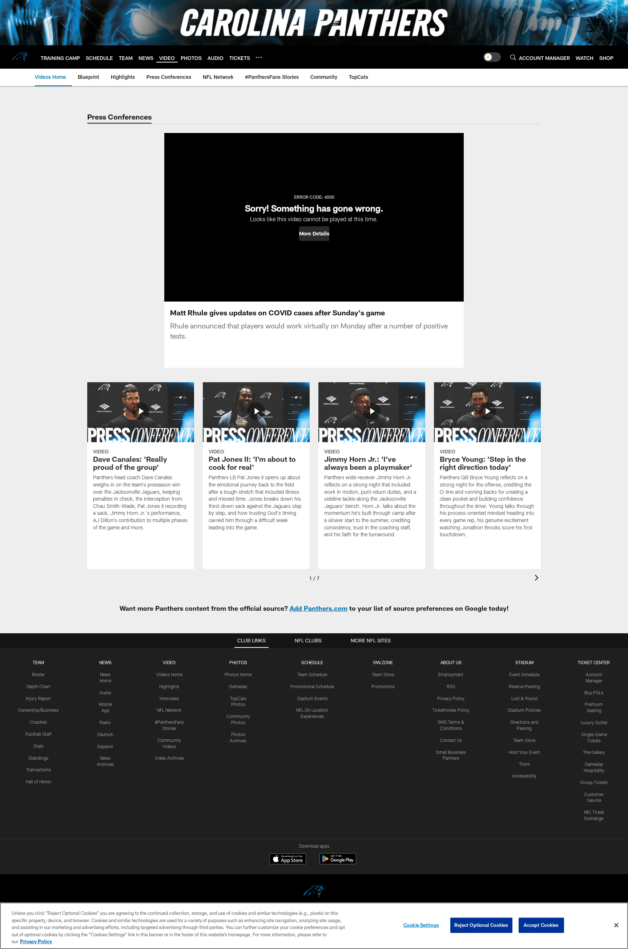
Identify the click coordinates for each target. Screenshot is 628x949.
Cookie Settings (421, 925)
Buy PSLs (593, 692)
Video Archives (169, 757)
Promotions (383, 686)
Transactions (38, 769)
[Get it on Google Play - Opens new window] (337, 862)
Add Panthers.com (318, 608)
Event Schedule (524, 674)
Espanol (105, 746)
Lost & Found (524, 698)
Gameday (238, 686)
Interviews (169, 698)
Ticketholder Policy (451, 709)
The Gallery (594, 752)
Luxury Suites (594, 722)
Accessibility (524, 775)
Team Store (383, 674)
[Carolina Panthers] (314, 892)
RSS (451, 686)
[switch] (492, 57)
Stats (38, 745)
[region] (314, 925)
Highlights (169, 686)
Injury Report (38, 698)
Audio (105, 692)
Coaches (38, 721)
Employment (450, 674)
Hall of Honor (38, 781)
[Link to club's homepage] (20, 57)
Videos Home (169, 674)
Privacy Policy (450, 698)
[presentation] (538, 578)
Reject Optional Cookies (481, 925)
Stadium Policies (524, 709)
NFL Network (169, 709)
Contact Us (451, 740)
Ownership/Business (38, 709)
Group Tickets (594, 782)
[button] (314, 233)
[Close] (616, 925)
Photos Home (238, 674)
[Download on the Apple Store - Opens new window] (287, 859)
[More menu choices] (259, 57)
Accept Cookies (541, 925)
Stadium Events (312, 698)
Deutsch (105, 734)
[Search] (513, 57)
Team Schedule (312, 674)
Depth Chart (38, 686)
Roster (38, 674)
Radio (105, 722)
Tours (524, 763)
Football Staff (38, 733)
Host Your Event (524, 752)
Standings (38, 757)
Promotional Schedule (312, 686)
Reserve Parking (524, 686)
